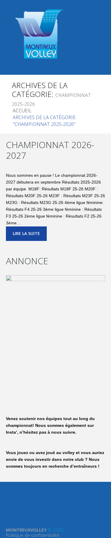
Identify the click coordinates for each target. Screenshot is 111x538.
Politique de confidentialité (32, 535)
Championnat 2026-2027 (50, 150)
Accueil (22, 110)
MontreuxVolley (26, 530)
